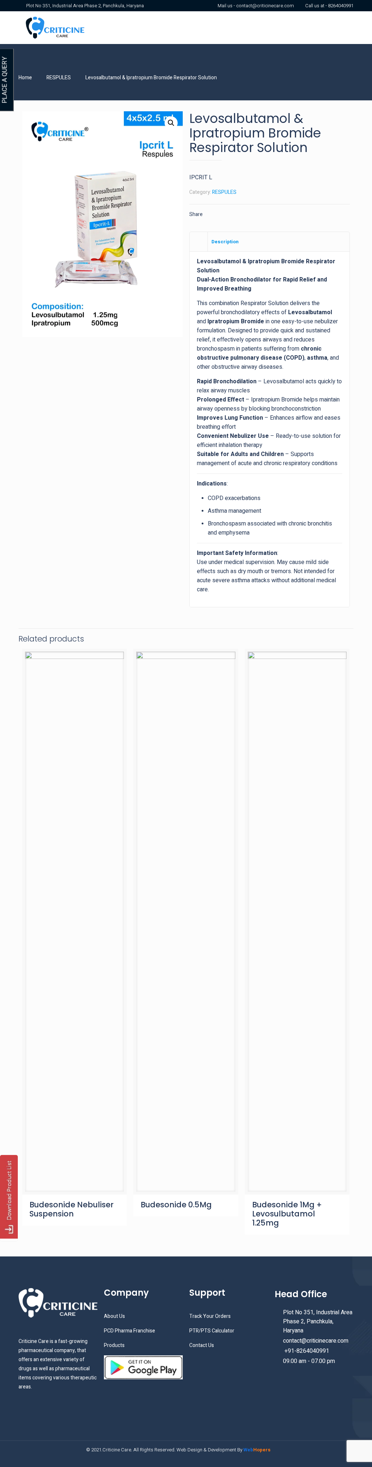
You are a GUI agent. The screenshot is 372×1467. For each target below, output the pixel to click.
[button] (171, 122)
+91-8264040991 (306, 1351)
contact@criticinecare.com (265, 5)
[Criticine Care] (55, 27)
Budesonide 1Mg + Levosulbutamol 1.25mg (287, 1213)
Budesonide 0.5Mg (176, 1204)
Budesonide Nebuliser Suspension (71, 1209)
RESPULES (58, 77)
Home (25, 77)
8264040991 (340, 5)
